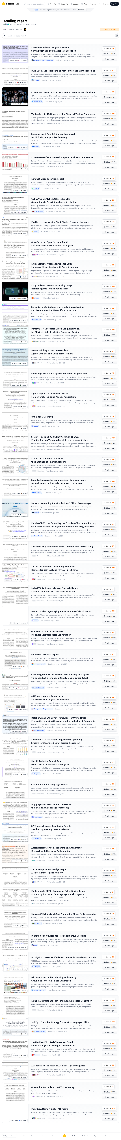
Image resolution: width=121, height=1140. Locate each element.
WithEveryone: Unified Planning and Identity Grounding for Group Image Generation (53, 979)
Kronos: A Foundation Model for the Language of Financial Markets (48, 460)
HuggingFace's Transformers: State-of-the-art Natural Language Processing (51, 806)
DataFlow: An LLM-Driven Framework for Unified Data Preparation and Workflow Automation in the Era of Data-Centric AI (64, 719)
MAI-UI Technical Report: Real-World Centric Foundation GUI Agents (50, 763)
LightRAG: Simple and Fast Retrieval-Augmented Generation (61, 1000)
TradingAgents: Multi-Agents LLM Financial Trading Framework (63, 114)
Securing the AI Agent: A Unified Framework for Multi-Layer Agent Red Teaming (53, 135)
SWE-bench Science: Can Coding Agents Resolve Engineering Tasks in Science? (51, 827)
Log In (105, 4)
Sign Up (114, 4)
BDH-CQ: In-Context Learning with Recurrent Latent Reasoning (63, 70)
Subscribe (82, 10)
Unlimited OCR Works (42, 416)
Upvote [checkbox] (110, 49)
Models (53, 4)
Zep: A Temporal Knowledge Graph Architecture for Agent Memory (48, 871)
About (44, 1136)
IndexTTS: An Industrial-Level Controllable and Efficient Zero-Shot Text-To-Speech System (54, 590)
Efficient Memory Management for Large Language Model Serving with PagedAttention (54, 265)
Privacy (33, 1136)
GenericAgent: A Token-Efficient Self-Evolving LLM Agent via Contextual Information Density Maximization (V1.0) (60, 676)
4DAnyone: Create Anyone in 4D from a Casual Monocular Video (63, 92)
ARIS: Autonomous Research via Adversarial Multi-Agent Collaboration (50, 698)
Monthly (19, 29)
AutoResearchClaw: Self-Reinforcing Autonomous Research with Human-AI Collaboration (56, 849)
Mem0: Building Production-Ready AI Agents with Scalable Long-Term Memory (52, 352)
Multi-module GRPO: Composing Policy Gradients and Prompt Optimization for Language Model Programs (58, 892)
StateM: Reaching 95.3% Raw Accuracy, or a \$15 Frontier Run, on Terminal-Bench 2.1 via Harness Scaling (59, 438)
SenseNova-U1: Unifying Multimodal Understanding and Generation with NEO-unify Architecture (57, 308)
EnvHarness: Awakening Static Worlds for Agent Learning (60, 222)
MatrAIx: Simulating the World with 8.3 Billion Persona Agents (62, 503)
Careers (54, 1136)
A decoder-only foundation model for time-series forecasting (62, 546)
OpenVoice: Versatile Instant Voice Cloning (52, 1087)
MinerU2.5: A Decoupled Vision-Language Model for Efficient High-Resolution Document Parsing (55, 330)
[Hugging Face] (64, 1136)
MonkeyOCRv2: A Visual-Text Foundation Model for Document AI (63, 914)
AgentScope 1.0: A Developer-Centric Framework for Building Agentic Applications (53, 395)
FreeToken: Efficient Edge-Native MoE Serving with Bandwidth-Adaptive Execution (53, 49)
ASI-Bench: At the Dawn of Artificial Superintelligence (58, 1065)
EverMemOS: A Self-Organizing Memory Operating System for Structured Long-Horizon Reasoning (56, 741)
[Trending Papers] (25, 29)
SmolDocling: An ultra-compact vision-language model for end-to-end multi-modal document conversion (58, 481)
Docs (85, 4)
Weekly (11, 29)
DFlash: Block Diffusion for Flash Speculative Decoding (58, 935)
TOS (24, 1136)
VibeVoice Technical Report (45, 654)
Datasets (64, 4)
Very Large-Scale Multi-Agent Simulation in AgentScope (59, 373)
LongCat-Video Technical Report (47, 178)
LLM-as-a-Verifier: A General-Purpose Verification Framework (62, 157)
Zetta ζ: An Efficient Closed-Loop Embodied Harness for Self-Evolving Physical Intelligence (54, 568)
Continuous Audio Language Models (49, 784)
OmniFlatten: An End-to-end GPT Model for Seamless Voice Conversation (51, 633)
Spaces (76, 4)
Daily (4, 29)
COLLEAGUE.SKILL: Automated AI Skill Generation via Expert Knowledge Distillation (54, 200)
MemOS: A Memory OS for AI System (49, 1108)
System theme (10, 1136)
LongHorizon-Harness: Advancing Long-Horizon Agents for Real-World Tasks (51, 287)
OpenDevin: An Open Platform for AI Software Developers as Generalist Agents (52, 244)
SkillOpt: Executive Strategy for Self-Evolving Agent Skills (60, 1022)
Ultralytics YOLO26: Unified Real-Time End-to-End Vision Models (63, 957)
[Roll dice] (116, 35)
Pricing (93, 4)
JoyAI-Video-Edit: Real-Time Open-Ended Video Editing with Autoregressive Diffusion (53, 1044)
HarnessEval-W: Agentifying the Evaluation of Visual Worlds (61, 611)
